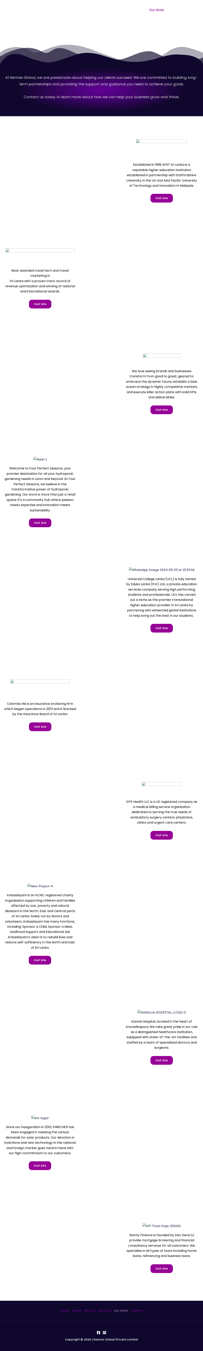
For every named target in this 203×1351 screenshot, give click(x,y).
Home (71, 10)
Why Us (110, 10)
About (90, 10)
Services (132, 10)
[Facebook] (98, 1332)
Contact (180, 10)
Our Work (156, 10)
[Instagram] (104, 1332)
